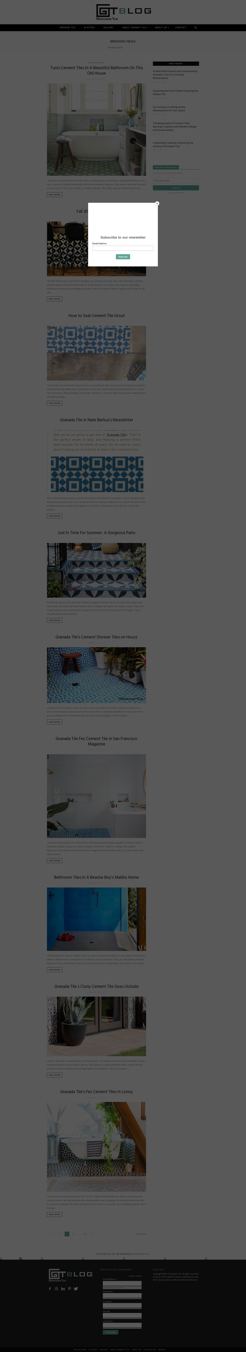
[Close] (157, 203)
